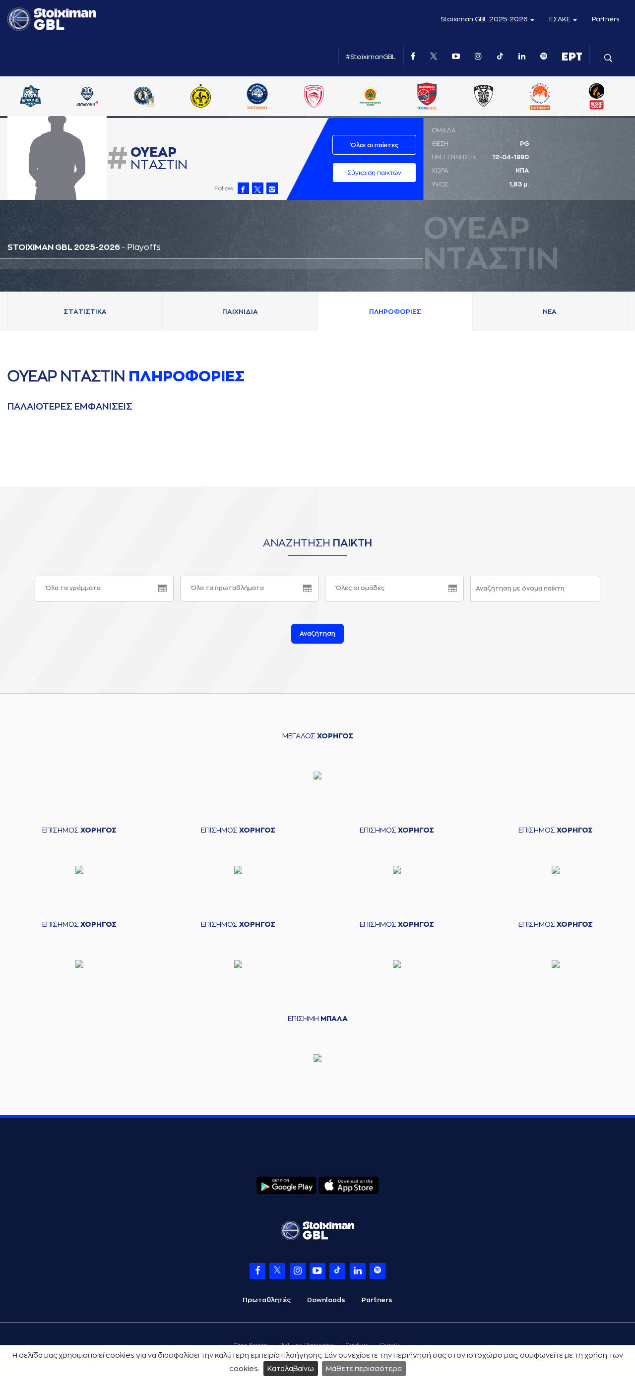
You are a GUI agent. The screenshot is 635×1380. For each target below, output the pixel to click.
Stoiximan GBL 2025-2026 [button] (485, 19)
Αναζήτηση (317, 634)
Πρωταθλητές (267, 1300)
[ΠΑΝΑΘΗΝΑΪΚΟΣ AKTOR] (378, 97)
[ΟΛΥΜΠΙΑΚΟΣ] (321, 97)
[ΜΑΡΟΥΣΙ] (208, 97)
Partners (606, 19)
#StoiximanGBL (371, 57)
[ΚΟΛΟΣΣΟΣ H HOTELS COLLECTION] (152, 97)
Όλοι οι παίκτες (374, 145)
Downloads (326, 1300)
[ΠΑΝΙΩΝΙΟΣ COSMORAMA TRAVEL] (434, 97)
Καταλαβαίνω (290, 1368)
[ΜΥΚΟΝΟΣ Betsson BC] (265, 97)
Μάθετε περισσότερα (364, 1368)
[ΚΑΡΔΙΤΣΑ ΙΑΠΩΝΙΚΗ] (95, 97)
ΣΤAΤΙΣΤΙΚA (85, 311)
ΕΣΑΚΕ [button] (560, 19)
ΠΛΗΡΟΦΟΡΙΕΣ (395, 311)
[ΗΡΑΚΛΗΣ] (39, 97)
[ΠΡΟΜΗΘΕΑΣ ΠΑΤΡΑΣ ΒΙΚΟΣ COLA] (605, 97)
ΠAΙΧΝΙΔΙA (240, 311)
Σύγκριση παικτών (374, 173)
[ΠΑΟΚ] (491, 97)
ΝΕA (550, 311)
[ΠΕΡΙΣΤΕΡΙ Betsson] (548, 97)
